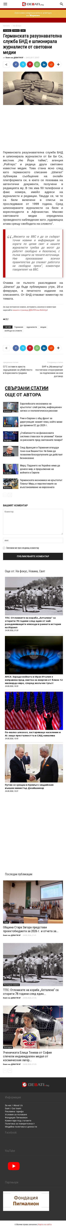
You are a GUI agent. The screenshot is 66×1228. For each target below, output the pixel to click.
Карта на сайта (45, 1224)
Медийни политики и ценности (21, 1126)
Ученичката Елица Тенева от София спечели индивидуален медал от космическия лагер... (27, 1056)
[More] (58, 64)
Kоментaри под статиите (18, 1120)
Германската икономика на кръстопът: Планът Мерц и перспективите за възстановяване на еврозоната (41, 484)
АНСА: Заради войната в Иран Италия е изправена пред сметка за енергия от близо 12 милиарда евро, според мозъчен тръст (34, 680)
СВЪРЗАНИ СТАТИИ (26, 388)
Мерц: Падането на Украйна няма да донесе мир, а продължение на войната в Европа (40, 469)
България (8, 1047)
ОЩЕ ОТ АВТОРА (23, 394)
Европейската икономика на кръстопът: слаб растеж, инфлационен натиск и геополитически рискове (41, 407)
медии (43, 327)
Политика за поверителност (20, 1123)
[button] (5, 4)
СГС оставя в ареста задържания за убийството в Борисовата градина (17, 369)
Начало (6, 25)
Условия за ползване (16, 1114)
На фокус (17, 25)
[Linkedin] (44, 64)
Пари (6, 922)
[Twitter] (23, 64)
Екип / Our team (13, 1108)
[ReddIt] (51, 64)
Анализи (7, 411)
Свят (23, 30)
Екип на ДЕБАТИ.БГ (14, 57)
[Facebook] (16, 64)
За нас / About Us (14, 1105)
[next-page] (10, 495)
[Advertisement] (33, 128)
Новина (16, 30)
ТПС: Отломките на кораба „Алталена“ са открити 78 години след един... (30, 992)
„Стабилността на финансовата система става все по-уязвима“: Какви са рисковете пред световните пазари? (41, 436)
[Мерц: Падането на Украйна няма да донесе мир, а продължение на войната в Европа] (10, 469)
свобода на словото (13, 330)
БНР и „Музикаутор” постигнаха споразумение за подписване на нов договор (49, 371)
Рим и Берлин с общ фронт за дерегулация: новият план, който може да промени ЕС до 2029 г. (41, 422)
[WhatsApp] (37, 64)
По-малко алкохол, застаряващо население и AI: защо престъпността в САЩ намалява (33, 734)
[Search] (61, 4)
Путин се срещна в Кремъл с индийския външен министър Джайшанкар (29, 786)
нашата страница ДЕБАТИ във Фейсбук (30, 310)
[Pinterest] (30, 64)
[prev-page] (5, 495)
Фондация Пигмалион (16, 1117)
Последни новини (11, 985)
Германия (18, 327)
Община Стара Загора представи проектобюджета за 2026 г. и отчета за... (30, 929)
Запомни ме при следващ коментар (22, 548)
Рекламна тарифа (14, 1111)
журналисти (32, 327)
